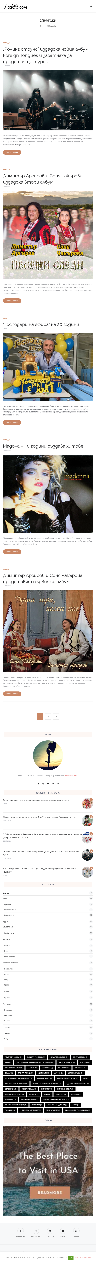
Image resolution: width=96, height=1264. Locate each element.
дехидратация (44, 1078)
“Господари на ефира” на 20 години (41, 324)
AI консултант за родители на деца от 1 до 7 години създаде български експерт (39, 817)
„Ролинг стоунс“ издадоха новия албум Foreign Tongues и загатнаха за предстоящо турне (45, 55)
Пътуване (7, 1004)
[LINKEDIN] (76, 1229)
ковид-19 (61, 1094)
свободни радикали (57, 1105)
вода (9, 1073)
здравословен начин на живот (47, 1084)
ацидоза (85, 1062)
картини (33, 1094)
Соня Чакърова (80, 1057)
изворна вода (29, 1089)
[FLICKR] (63, 1229)
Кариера (6, 939)
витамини (80, 1068)
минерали (10, 1099)
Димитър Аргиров (59, 1057)
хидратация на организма (77, 1110)
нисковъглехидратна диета (56, 1099)
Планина (8, 1021)
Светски (6, 1027)
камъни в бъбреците (14, 1094)
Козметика (9, 969)
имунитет (46, 1089)
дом (86, 1078)
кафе (47, 1094)
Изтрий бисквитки (83, 1257)
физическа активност (30, 1110)
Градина (7, 904)
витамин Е (47, 1068)
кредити (7, 945)
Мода (6, 974)
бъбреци (32, 1068)
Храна (6, 985)
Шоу (5, 318)
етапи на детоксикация (16, 1084)
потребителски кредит (15, 1105)
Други (5, 921)
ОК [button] (71, 1257)
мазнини (76, 1094)
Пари (6, 951)
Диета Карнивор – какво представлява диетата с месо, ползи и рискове (36, 800)
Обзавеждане (10, 909)
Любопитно (9, 933)
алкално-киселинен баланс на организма (35, 1062)
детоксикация (75, 1073)
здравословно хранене (77, 1084)
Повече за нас (70, 775)
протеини (37, 1105)
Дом (5, 898)
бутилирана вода (13, 1068)
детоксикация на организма (18, 1078)
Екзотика (8, 1015)
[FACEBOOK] (20, 1229)
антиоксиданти (67, 1062)
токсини (10, 1110)
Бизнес (6, 893)
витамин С (63, 1068)
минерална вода (29, 1099)
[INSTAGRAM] (35, 1229)
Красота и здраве (10, 962)
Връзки (7, 997)
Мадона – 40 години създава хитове (43, 446)
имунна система (65, 1089)
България (8, 1010)
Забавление (8, 927)
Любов (6, 991)
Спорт (7, 979)
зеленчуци (10, 1089)
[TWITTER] (50, 1229)
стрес (75, 1105)
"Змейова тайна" (13, 1057)
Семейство (9, 915)
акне (8, 1062)
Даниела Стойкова (36, 1057)
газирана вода (25, 1073)
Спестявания (9, 956)
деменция (43, 1073)
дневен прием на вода (67, 1078)
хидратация (53, 1110)
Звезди (6, 43)
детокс (58, 1073)
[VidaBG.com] (48, 6)
